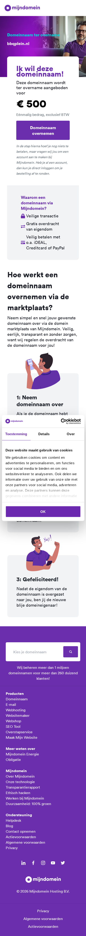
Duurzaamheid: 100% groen (28, 803)
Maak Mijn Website (21, 737)
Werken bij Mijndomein (25, 798)
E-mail (11, 704)
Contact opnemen (21, 831)
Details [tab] (44, 434)
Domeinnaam (17, 699)
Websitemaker (18, 715)
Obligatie (13, 759)
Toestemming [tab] (16, 434)
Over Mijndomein (20, 776)
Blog (9, 826)
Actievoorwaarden (21, 837)
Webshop (13, 721)
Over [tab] (71, 434)
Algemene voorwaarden (25, 842)
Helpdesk (13, 820)
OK (43, 512)
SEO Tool (13, 726)
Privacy (12, 847)
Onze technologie (20, 781)
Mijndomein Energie (22, 754)
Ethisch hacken (18, 792)
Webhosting (15, 710)
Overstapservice (19, 732)
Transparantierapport (23, 787)
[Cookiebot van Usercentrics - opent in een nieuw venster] (61, 421)
